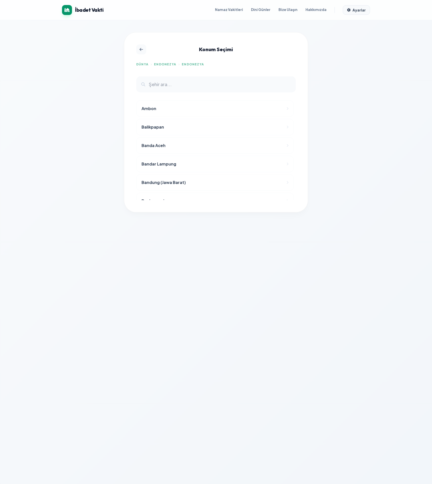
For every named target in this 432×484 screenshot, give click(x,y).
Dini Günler (260, 9)
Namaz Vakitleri (229, 9)
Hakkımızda (316, 9)
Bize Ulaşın (288, 9)
